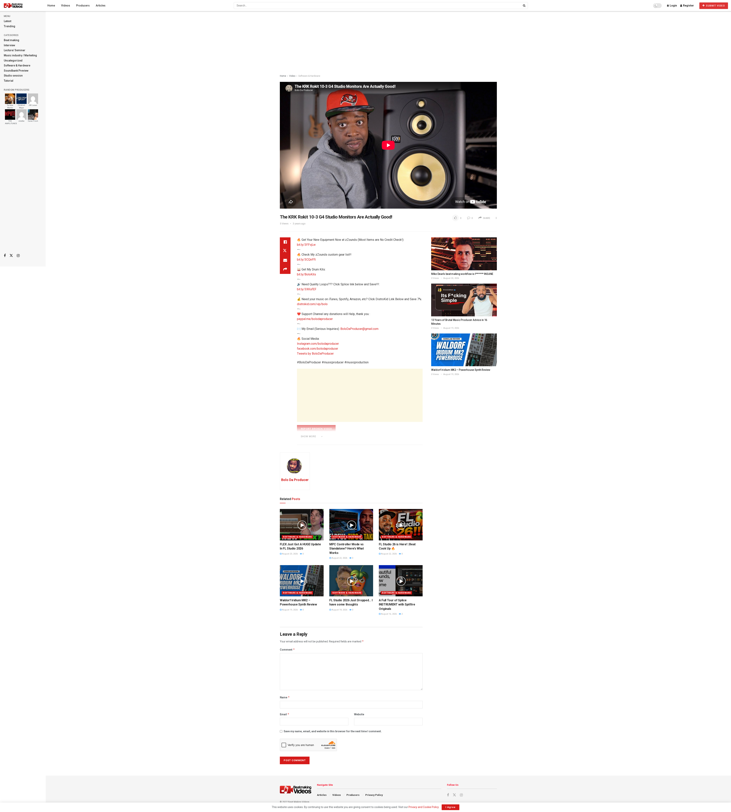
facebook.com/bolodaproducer (317, 348)
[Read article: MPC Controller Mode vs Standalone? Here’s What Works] (351, 524)
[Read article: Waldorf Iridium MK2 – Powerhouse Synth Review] (302, 580)
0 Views (435, 278)
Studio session (13, 75)
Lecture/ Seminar (14, 50)
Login (673, 5)
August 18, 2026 (339, 610)
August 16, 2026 (389, 614)
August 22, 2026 (339, 558)
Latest (7, 21)
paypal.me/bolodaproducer (315, 319)
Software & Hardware (17, 65)
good (334, 441)
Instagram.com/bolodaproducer (318, 343)
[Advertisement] (23, 190)
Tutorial (8, 80)
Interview (9, 45)
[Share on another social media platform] (285, 269)
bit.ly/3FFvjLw (306, 244)
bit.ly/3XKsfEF (306, 289)
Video (292, 76)
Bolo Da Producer (295, 480)
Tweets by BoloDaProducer (315, 353)
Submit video (715, 5)
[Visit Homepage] (20, 5)
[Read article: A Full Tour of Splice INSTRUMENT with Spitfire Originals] (401, 580)
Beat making (11, 40)
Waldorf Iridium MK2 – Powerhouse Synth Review (460, 369)
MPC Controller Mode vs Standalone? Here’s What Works (346, 548)
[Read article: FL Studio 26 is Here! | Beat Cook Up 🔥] (401, 524)
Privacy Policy (374, 795)
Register (688, 5)
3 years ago (299, 223)
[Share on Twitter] (285, 251)
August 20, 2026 (451, 278)
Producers (83, 5)
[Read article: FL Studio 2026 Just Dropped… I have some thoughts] (351, 580)
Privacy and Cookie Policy (424, 807)
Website (359, 714)
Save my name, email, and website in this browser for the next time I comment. (333, 731)
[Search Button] (524, 5)
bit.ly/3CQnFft (306, 259)
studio (388, 441)
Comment (287, 649)
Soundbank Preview (16, 70)
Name (285, 697)
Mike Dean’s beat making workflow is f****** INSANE (462, 273)
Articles (100, 5)
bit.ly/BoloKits (306, 274)
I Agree (450, 807)
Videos (65, 5)
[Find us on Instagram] (18, 256)
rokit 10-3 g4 (371, 441)
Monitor (355, 441)
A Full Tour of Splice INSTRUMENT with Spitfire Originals (397, 604)
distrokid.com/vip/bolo (312, 304)
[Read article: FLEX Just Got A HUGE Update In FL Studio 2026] (302, 524)
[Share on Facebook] (285, 241)
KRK (343, 441)
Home (51, 5)
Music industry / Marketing (20, 55)
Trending (9, 26)
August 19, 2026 (290, 610)
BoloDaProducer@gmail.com (359, 329)
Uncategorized (13, 60)
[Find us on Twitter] (11, 255)
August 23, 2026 (290, 554)
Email (284, 714)
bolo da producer (316, 441)
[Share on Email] (285, 260)
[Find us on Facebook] (5, 256)
